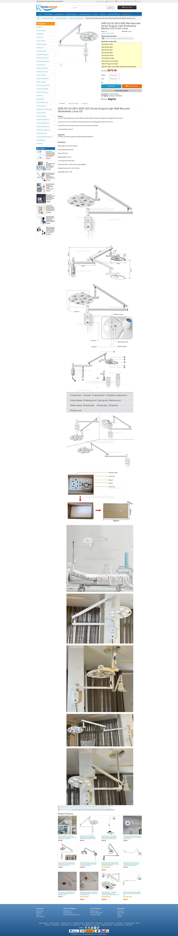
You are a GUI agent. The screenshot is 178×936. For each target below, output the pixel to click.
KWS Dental (129, 925)
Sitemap (120, 916)
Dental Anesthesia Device (43, 126)
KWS (106, 31)
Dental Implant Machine (43, 78)
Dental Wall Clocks (41, 116)
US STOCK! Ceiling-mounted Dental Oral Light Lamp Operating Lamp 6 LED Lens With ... (50, 154)
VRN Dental (97, 925)
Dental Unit (39, 27)
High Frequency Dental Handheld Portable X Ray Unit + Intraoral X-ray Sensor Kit (50, 230)
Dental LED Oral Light (47, 18)
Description (62, 103)
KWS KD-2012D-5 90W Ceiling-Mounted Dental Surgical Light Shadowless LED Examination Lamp (86, 808)
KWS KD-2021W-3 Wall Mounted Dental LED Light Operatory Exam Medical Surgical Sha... (110, 864)
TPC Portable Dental (87, 925)
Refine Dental (99, 923)
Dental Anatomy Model (42, 88)
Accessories (40, 143)
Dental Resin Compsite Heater (44, 109)
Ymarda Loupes (65, 925)
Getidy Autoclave (43, 923)
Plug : (102, 78)
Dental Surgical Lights (61, 18)
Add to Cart (111, 86)
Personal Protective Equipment (44, 136)
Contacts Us (126, 14)
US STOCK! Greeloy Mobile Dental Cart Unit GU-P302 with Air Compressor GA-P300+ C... (50, 209)
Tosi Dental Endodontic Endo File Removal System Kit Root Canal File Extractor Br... (50, 198)
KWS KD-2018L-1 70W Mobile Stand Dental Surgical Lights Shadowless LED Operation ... (109, 837)
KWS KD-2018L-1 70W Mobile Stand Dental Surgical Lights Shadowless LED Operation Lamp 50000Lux (87, 806)
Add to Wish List (133, 86)
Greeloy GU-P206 (89, 923)
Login (103, 1)
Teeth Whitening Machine (43, 61)
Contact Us (39, 912)
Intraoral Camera (41, 40)
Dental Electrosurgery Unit (43, 130)
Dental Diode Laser (42, 133)
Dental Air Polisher (41, 75)
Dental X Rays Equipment (43, 85)
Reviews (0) (85, 103)
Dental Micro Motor (41, 51)
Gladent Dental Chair (106, 925)
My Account (120, 911)
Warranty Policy (94, 911)
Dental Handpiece (48, 14)
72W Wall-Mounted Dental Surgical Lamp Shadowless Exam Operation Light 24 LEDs (132, 837)
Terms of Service (40, 916)
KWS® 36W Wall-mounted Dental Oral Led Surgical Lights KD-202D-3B (132, 893)
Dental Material (40, 99)
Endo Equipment (59, 14)
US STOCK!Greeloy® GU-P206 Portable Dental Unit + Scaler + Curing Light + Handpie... (50, 166)
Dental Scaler (40, 34)
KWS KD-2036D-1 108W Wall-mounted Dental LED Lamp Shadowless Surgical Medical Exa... (111, 893)
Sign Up (99, 1)
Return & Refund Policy (96, 912)
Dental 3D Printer (41, 112)
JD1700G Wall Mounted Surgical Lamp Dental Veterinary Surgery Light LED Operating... (88, 864)
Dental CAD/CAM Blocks (113, 14)
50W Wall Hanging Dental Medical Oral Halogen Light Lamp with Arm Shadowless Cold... (88, 893)
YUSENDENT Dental (78, 923)
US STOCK (102, 14)
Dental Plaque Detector (42, 58)
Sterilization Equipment (71, 14)
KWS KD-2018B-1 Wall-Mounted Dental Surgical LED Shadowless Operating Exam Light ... (66, 864)
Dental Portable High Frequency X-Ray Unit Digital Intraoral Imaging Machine (50, 219)
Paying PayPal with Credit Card (71, 914)
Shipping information (73, 103)
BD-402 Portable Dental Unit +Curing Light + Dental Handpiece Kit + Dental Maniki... (50, 187)
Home (40, 14)
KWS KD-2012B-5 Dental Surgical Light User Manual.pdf (118, 38)
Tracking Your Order (95, 914)
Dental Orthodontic (41, 106)
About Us (38, 914)
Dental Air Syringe (41, 82)
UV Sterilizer (40, 37)
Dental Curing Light (42, 44)
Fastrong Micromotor (119, 925)
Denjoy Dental (55, 925)
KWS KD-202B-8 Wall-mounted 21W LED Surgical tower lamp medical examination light (131, 864)
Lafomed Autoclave (109, 923)
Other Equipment (41, 140)
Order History (121, 912)
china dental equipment (66, 810)
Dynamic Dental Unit (54, 923)
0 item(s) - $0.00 (128, 7)
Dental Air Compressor (42, 92)
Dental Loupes (40, 47)
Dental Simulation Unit (42, 102)
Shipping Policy (67, 911)
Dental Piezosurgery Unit (43, 123)
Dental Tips (39, 95)
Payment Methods (67, 912)
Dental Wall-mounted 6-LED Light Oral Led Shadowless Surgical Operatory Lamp (66, 893)
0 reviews (103, 33)
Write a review (110, 33)
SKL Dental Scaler (75, 925)
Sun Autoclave (119, 923)
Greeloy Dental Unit (66, 923)
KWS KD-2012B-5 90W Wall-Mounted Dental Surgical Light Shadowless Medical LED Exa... (88, 837)
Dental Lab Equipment (84, 14)
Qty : (102, 82)
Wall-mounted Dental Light (76, 18)
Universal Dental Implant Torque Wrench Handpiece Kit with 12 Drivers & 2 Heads (50, 176)
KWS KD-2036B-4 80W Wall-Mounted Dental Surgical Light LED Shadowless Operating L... (67, 837)
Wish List (120, 914)
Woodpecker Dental (130, 923)
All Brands (95, 14)
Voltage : (103, 75)
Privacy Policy (39, 911)
